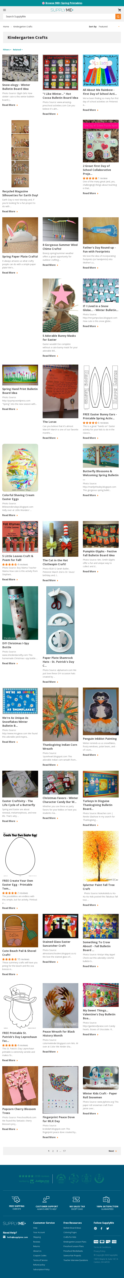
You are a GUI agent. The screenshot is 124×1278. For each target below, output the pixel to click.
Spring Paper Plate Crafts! (20, 256)
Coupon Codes (39, 1255)
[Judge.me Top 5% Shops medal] (99, 1178)
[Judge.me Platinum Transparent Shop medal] (74, 1178)
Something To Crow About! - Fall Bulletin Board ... (97, 946)
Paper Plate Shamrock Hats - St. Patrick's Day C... (58, 661)
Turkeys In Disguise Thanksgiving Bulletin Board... (97, 805)
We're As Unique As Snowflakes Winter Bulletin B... (15, 721)
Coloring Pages (70, 1232)
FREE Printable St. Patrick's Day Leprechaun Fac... (19, 1037)
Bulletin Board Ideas (72, 1228)
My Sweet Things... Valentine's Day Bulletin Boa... (99, 1014)
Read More (9, 105)
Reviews (36, 1242)
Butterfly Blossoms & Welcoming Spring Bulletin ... (101, 475)
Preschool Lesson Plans (74, 1246)
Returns (36, 1246)
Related (17, 49)
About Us (37, 1251)
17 (64, 1150)
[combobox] (59, 16)
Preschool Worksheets (73, 1251)
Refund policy (39, 1264)
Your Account (39, 1232)
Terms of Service (40, 1260)
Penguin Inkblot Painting (100, 738)
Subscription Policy (41, 1269)
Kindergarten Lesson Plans (75, 1242)
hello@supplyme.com (17, 1237)
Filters (6, 49)
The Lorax (49, 422)
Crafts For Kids (70, 1237)
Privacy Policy (99, 1251)
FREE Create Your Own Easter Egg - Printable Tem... (17, 884)
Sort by (93, 26)
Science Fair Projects (72, 1255)
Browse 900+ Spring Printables (64, 3)
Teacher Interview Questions (76, 1260)
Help (35, 1228)
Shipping (37, 1237)
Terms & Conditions (102, 1247)
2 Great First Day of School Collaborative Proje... (97, 170)
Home (6, 26)
